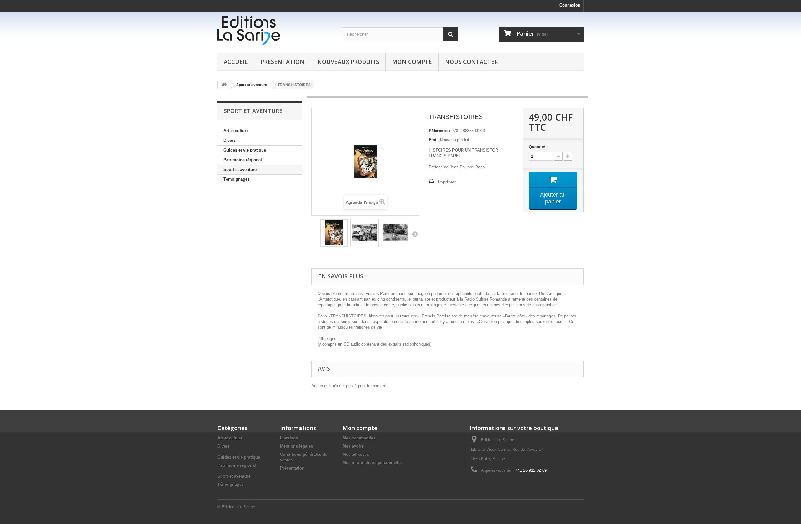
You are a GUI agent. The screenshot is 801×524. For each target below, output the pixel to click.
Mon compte (412, 61)
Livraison (289, 438)
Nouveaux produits (348, 61)
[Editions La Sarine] (275, 30)
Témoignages (236, 179)
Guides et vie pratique (244, 150)
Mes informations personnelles (373, 462)
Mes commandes (359, 438)
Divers (229, 140)
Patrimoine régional (242, 159)
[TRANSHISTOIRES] (334, 233)
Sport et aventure (240, 169)
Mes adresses (356, 454)
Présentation (282, 61)
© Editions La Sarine (236, 507)
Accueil (236, 61)
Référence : (439, 130)
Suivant (415, 234)
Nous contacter (471, 61)
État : (434, 139)
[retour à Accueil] (224, 85)
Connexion (569, 5)
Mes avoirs (353, 446)
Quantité (537, 147)
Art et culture (235, 130)
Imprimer (447, 182)
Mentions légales (296, 446)
